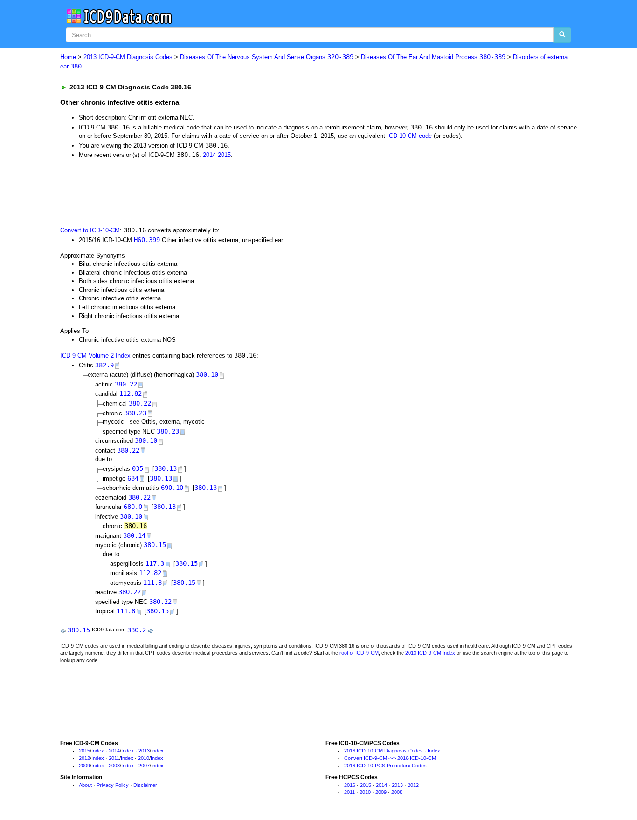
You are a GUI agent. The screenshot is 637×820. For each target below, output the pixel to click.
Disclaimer (145, 785)
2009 (84, 765)
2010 (143, 758)
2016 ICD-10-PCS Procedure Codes (385, 765)
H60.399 (147, 240)
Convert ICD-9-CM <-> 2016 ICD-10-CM (390, 758)
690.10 (172, 487)
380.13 (165, 468)
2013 (144, 750)
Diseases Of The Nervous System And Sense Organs (266, 57)
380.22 (126, 384)
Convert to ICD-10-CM (90, 230)
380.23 (135, 413)
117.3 (154, 563)
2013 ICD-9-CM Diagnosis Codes (128, 57)
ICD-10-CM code (409, 135)
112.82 (130, 393)
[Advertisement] (226, 192)
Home (68, 57)
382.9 (104, 365)
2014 (209, 154)
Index (97, 750)
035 (137, 468)
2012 (84, 758)
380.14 (134, 535)
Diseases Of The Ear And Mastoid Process (433, 57)
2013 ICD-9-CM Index (430, 653)
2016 (349, 785)
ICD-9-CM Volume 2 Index (95, 355)
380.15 (155, 545)
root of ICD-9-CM (359, 653)
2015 (224, 154)
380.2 (136, 630)
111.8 (152, 582)
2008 (114, 765)
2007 (144, 765)
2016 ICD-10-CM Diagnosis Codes (383, 750)
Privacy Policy (113, 785)
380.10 (207, 374)
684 (132, 478)
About (85, 785)
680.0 (133, 506)
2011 (114, 758)
